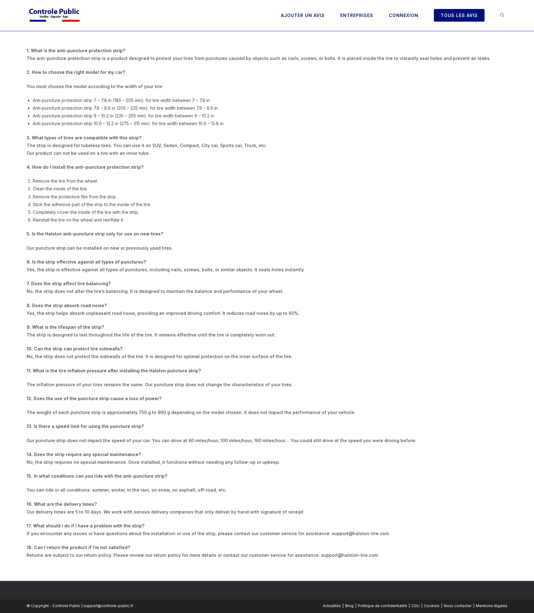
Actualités (332, 605)
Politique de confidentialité (382, 605)
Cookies (431, 605)
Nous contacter (458, 605)
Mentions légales (491, 605)
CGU (415, 605)
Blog (349, 605)
